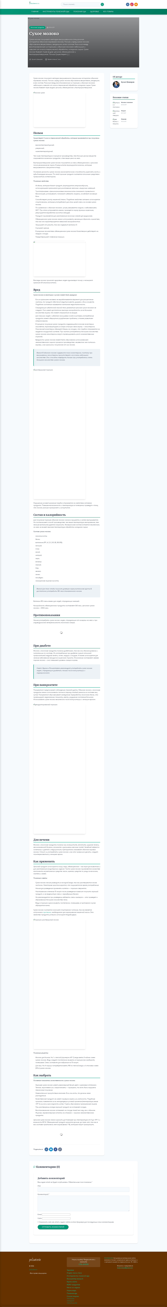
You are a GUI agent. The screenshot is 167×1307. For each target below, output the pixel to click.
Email (39, 1214)
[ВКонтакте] (127, 4)
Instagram (70, 1301)
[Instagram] (132, 4)
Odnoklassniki (72, 1303)
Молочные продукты (37, 27)
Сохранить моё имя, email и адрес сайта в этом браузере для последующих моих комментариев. (76, 1222)
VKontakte (70, 1298)
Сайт (40, 1218)
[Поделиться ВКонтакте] (46, 1149)
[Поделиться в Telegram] (51, 1149)
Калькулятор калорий (75, 1279)
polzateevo (35, 1259)
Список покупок (73, 1296)
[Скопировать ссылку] (60, 1149)
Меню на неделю (73, 1287)
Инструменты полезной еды (56, 11)
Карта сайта (72, 1282)
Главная (35, 11)
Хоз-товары (108, 11)
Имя (39, 1186)
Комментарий (43, 1194)
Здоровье (94, 11)
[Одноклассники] (136, 4)
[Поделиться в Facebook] (55, 1149)
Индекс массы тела (74, 1273)
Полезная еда (79, 11)
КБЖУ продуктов (73, 1285)
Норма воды (71, 1290)
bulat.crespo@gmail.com (127, 1267)
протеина (47, 912)
